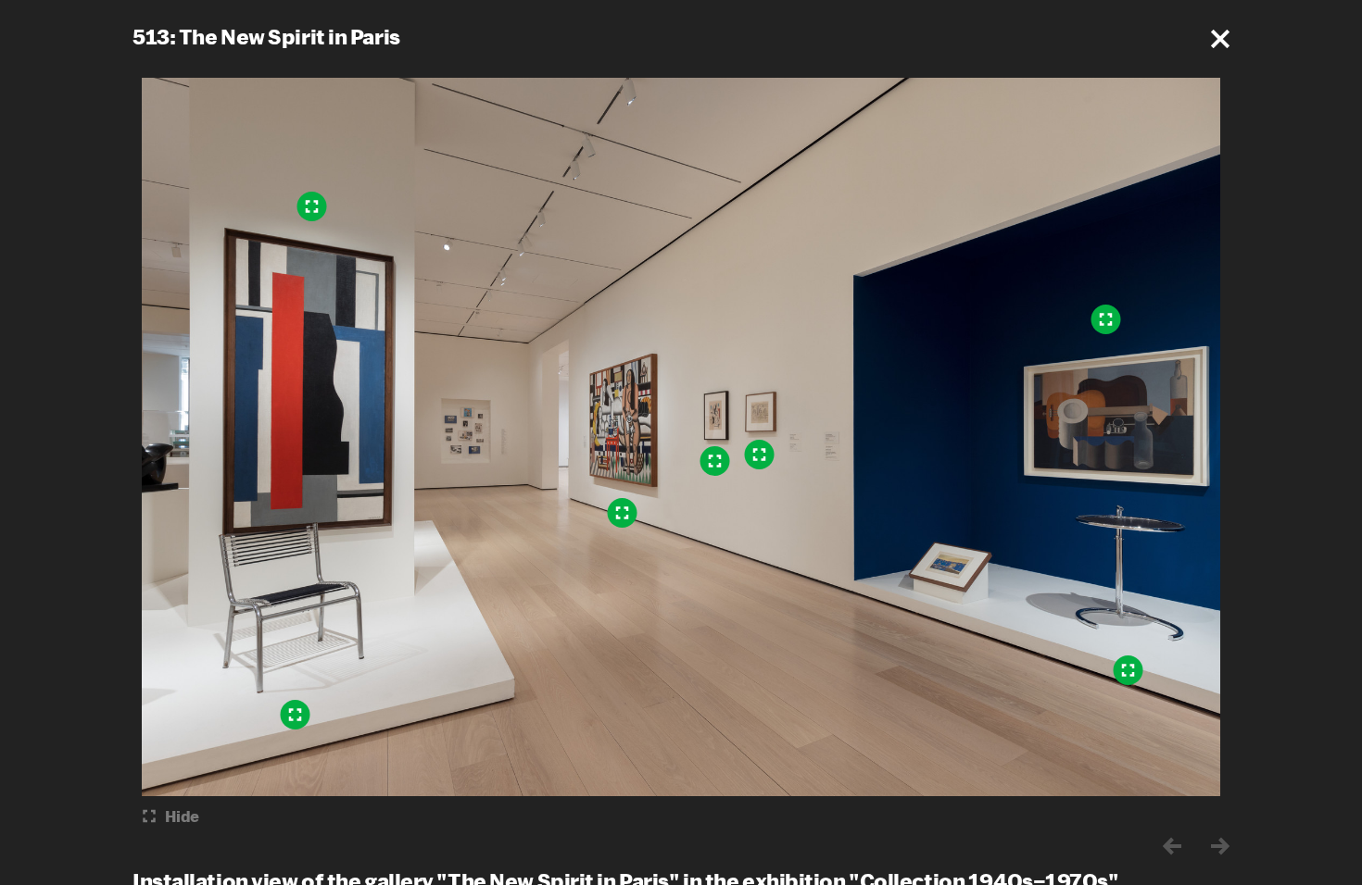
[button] (1220, 39)
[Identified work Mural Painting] (312, 206)
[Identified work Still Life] (1106, 319)
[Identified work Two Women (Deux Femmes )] (715, 461)
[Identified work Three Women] (622, 513)
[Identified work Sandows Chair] (295, 714)
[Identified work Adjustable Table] (1128, 670)
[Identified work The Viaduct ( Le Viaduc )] (760, 454)
